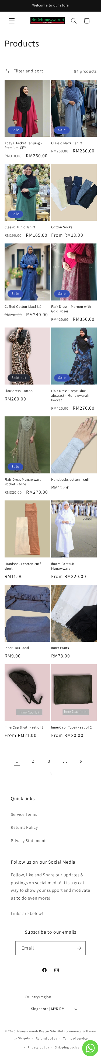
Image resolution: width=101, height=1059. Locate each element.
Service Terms (24, 814)
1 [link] (17, 761)
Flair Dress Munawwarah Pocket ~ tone (24, 481)
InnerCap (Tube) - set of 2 (71, 727)
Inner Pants (60, 648)
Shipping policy (67, 1047)
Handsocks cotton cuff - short (24, 566)
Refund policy (46, 1038)
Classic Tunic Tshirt (20, 227)
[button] (11, 20)
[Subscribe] (78, 948)
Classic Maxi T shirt (66, 143)
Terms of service (75, 1038)
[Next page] (50, 774)
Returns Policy (24, 827)
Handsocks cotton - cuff (70, 479)
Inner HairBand (17, 648)
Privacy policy (38, 1047)
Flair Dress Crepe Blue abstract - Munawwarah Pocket (70, 395)
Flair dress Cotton (19, 391)
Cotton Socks (61, 227)
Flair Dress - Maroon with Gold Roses (71, 308)
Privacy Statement (28, 840)
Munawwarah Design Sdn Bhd (40, 1031)
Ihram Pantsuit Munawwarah (63, 566)
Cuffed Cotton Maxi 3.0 (23, 306)
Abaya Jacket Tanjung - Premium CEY (24, 145)
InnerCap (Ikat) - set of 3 (24, 727)
